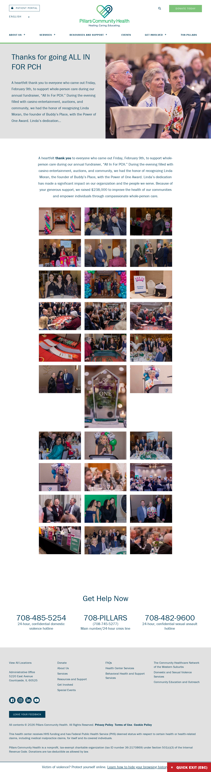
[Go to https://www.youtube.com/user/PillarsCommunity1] (36, 700)
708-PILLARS (189, 34)
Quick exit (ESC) (189, 767)
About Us (15, 34)
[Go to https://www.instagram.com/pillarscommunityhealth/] (20, 700)
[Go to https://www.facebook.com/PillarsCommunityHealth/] (12, 700)
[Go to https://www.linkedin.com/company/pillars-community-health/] (28, 700)
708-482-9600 (170, 617)
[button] (24, 8)
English (15, 16)
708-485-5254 (41, 617)
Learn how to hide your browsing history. (138, 767)
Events (126, 34)
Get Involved (154, 34)
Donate (62, 663)
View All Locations (20, 663)
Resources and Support (87, 34)
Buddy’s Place (84, 177)
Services (46, 34)
